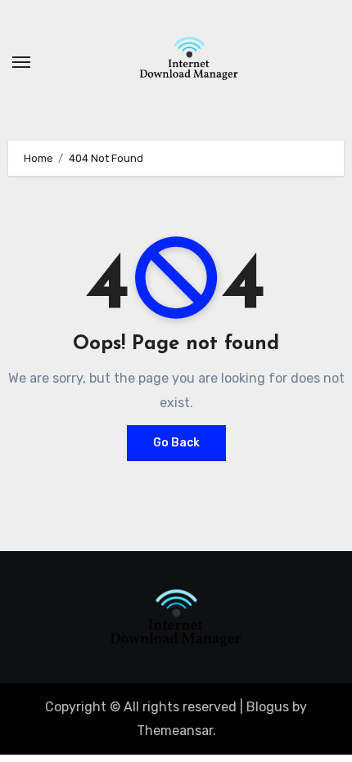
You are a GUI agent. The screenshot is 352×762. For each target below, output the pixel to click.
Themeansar (175, 730)
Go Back (176, 443)
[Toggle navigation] (21, 62)
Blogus (267, 707)
